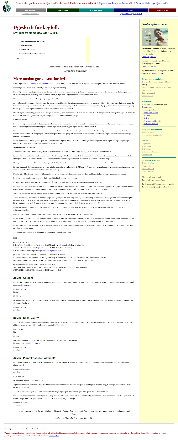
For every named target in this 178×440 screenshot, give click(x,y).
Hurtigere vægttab (148, 93)
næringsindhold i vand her (31, 343)
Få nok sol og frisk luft (152, 121)
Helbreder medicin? (149, 146)
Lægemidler (146, 143)
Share (17, 58)
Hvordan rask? (63, 10)
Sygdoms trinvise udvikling (152, 135)
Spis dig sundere (150, 110)
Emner (131, 10)
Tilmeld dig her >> (149, 57)
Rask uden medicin (151, 124)
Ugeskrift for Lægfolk (131, 14)
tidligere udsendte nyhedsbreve (112, 3)
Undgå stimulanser (151, 113)
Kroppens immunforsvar (151, 166)
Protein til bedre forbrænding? (42, 83)
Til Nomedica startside (30, 14)
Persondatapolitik (38, 429)
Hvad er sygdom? (148, 132)
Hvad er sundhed (148, 163)
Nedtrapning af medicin (150, 152)
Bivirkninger (146, 149)
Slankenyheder (147, 96)
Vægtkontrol (146, 90)
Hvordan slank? (96, 10)
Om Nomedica (31, 10)
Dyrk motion (148, 118)
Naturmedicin (147, 155)
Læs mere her (54, 436)
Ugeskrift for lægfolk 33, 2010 (50, 250)
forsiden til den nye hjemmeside (152, 3)
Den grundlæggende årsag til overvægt (156, 87)
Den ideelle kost (148, 169)
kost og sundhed (148, 171)
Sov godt (147, 115)
